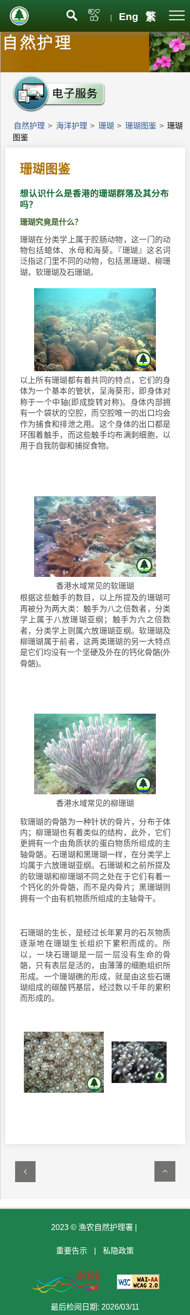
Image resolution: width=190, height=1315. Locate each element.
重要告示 (71, 1251)
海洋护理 (71, 126)
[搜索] (71, 14)
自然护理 (29, 126)
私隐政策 (118, 1251)
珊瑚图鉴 (140, 126)
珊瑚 (106, 126)
